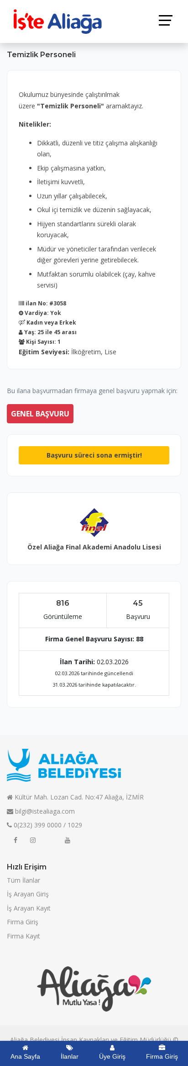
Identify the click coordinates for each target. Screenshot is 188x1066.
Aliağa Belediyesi (34, 1039)
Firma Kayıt (23, 936)
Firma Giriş (22, 921)
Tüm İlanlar (23, 880)
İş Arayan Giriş (28, 894)
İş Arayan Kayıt (29, 908)
